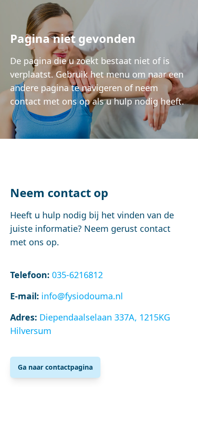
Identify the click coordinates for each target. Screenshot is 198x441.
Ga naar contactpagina (55, 367)
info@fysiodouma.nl (82, 296)
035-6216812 (77, 275)
